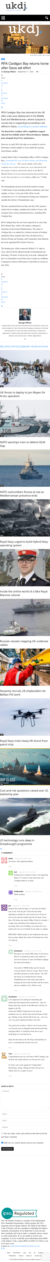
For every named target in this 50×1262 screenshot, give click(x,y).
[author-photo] (25, 314)
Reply (10, 866)
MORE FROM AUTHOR (35, 346)
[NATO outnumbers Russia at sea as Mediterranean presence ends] (25, 468)
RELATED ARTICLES (11, 346)
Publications (12, 1256)
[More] (25, 107)
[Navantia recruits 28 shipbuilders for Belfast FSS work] (25, 667)
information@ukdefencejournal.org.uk (24, 1246)
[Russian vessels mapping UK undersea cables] (25, 617)
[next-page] (1, 849)
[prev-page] (0, 849)
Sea (3, 59)
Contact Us (38, 1256)
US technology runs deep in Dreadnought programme (17, 842)
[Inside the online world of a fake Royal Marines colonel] (25, 567)
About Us (29, 1256)
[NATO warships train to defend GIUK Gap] (25, 418)
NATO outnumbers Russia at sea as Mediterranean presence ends (22, 493)
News (8, 1253)
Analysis (40, 1253)
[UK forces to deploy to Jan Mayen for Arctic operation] (25, 368)
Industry (21, 1256)
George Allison (10, 71)
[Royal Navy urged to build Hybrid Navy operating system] (25, 518)
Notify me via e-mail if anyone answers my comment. (23, 1142)
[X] (25, 339)
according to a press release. (33, 126)
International (16, 1253)
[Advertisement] (25, 1181)
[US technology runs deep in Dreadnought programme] (25, 816)
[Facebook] (2, 1248)
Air (34, 1253)
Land (2, 585)
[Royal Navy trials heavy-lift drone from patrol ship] (25, 717)
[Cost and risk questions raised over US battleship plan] (25, 766)
